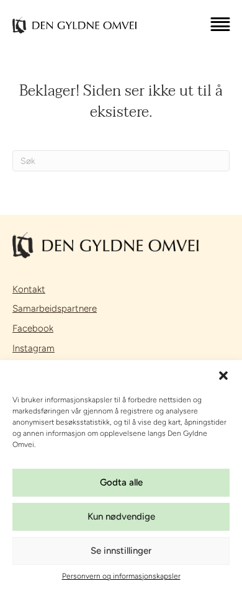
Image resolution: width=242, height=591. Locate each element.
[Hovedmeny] (220, 25)
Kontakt (28, 289)
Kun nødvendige (121, 516)
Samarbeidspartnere (54, 308)
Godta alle (121, 482)
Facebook (32, 328)
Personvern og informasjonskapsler (121, 576)
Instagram (33, 348)
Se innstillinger (121, 550)
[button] (223, 375)
